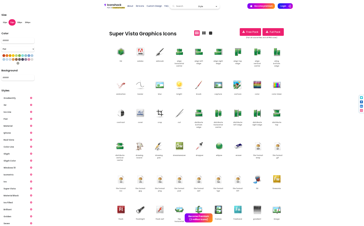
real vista (9, 139)
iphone (7, 132)
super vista (10, 188)
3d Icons (140, 6)
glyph (7, 153)
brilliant (8, 209)
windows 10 (10, 167)
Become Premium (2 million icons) (198, 218)
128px (19, 22)
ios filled (8, 202)
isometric (9, 174)
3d (5, 105)
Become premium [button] (261, 6)
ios (5, 181)
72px (12, 22)
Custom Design (154, 6)
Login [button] (287, 6)
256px (27, 22)
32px (5, 22)
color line (9, 146)
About (130, 6)
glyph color (10, 160)
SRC (125, 67)
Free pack (251, 32)
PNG (116, 67)
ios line (7, 112)
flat (6, 119)
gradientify (10, 98)
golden (7, 216)
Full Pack (274, 32)
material (8, 126)
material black (11, 195)
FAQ (166, 6)
